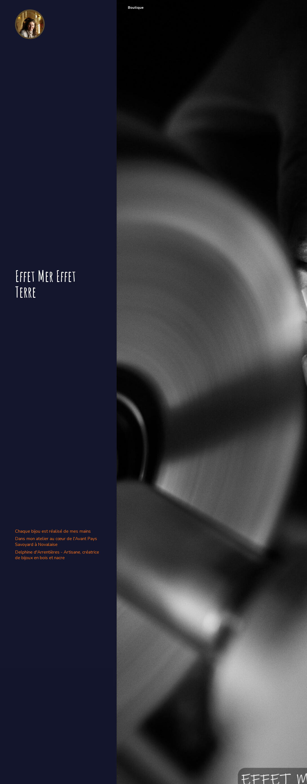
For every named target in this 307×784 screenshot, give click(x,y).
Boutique (136, 7)
